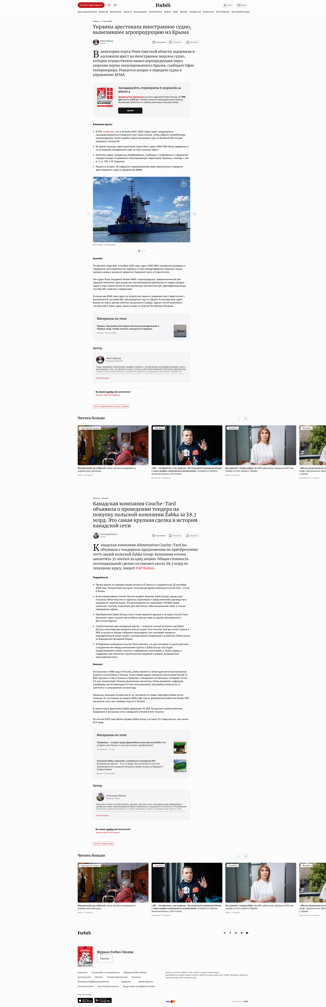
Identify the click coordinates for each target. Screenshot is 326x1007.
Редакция (125, 982)
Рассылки (136, 977)
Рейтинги (208, 11)
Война (167, 11)
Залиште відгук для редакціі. (108, 395)
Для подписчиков (87, 11)
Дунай (125, 406)
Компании (116, 11)
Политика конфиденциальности (93, 982)
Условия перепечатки (117, 977)
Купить (104, 958)
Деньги (128, 11)
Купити (130, 111)
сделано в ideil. (240, 1001)
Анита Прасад (106, 41)
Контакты (82, 972)
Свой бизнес (155, 11)
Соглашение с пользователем (105, 972)
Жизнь (183, 11)
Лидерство (195, 11)
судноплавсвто (107, 406)
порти (118, 406)
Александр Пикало (109, 534)
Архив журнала (145, 982)
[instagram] (236, 933)
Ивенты (99, 977)
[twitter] (224, 933)
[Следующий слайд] (245, 419)
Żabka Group (107, 844)
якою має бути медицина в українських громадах (107, 469)
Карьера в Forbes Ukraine (135, 972)
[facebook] (230, 933)
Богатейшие (222, 11)
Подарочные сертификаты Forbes (139, 986)
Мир (175, 11)
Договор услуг (84, 977)
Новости (103, 11)
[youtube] (247, 933)
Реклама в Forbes (86, 986)
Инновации (140, 11)
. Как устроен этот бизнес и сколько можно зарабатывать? (131, 743)
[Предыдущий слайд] (194, 214)
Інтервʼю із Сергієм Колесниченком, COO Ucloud (187, 471)
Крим (96, 406)
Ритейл (97, 844)
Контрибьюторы (241, 11)
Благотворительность (108, 986)
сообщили (108, 131)
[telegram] (241, 933)
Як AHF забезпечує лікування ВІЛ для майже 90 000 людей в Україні (259, 469)
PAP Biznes (145, 568)
